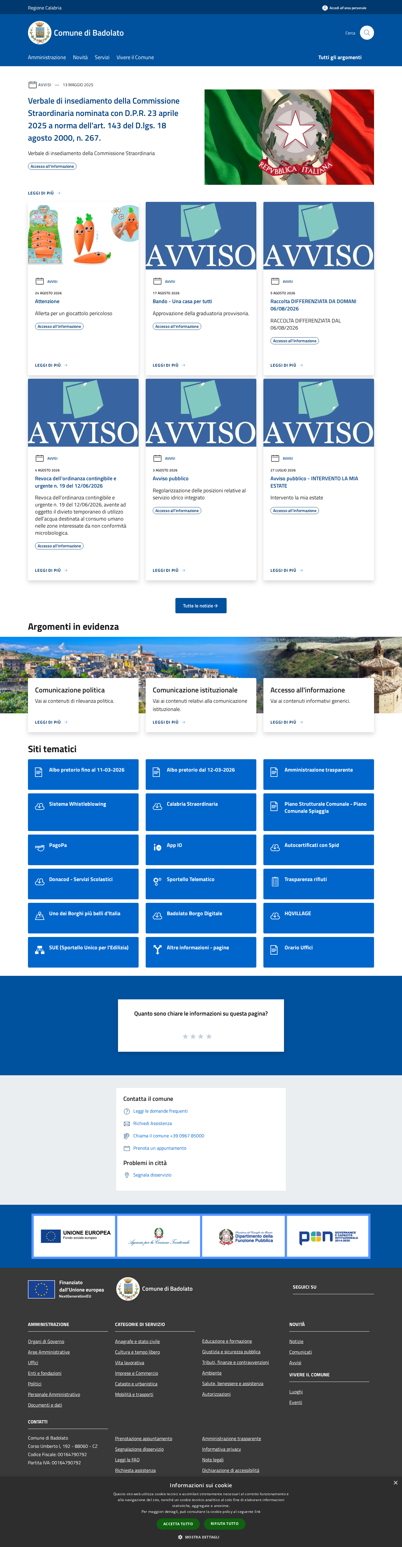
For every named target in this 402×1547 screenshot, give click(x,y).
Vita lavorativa (129, 1362)
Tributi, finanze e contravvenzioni (235, 1362)
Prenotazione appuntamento (143, 1438)
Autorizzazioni (216, 1394)
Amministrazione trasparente (231, 1438)
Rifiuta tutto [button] (225, 1523)
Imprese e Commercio (136, 1373)
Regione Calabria (45, 7)
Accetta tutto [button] (178, 1523)
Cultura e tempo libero (137, 1351)
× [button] (395, 1483)
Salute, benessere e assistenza (232, 1383)
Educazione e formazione (227, 1341)
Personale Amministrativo (54, 1394)
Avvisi (45, 85)
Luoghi (296, 1391)
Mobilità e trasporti (134, 1394)
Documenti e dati (45, 1404)
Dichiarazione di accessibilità (230, 1470)
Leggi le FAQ (127, 1459)
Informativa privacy (221, 1449)
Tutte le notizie (198, 605)
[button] (200, 1537)
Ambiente (212, 1372)
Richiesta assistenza (135, 1470)
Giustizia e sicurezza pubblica (231, 1351)
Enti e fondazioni (45, 1373)
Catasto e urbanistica (136, 1383)
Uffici (33, 1362)
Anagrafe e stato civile (137, 1341)
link (257, 1511)
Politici (34, 1383)
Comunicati (300, 1351)
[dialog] (201, 1512)
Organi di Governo (46, 1341)
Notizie (296, 1341)
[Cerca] (367, 33)
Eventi (295, 1402)
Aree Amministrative (49, 1351)
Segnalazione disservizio (139, 1449)
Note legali (213, 1459)
